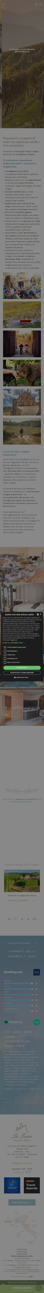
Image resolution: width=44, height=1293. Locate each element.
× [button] (40, 614)
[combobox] (38, 614)
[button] (22, 643)
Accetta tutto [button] (22, 668)
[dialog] (22, 646)
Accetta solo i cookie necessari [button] (22, 673)
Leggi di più (14, 640)
